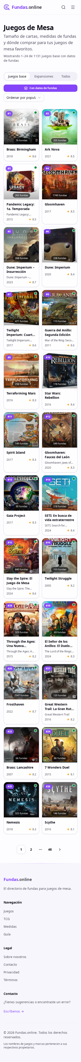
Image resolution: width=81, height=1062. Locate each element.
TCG (7, 919)
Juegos (9, 911)
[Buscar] (63, 7)
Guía (7, 934)
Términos (11, 980)
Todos (65, 76)
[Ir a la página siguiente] (59, 849)
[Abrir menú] (72, 7)
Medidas (10, 926)
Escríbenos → (14, 1011)
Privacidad (11, 972)
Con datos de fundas (43, 88)
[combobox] (24, 98)
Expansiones (43, 76)
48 (50, 849)
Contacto (10, 964)
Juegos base (17, 76)
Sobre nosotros (15, 957)
